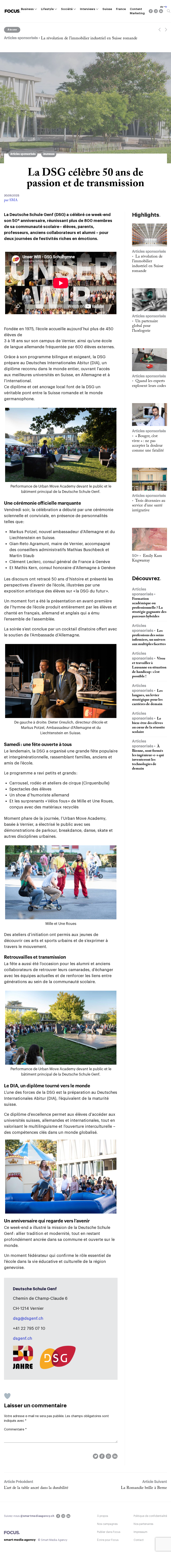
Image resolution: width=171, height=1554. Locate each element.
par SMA (11, 200)
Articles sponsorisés (23, 154)
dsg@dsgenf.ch (28, 1318)
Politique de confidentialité (150, 1516)
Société (67, 9)
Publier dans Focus (108, 1532)
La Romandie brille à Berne (144, 1488)
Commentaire (15, 1429)
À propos (102, 1516)
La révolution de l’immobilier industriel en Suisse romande (89, 38)
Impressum (140, 1532)
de (161, 7)
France (121, 9)
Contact (139, 1540)
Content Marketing (137, 11)
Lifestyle (47, 9)
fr (166, 7)
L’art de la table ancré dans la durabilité (36, 1488)
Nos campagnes (107, 1524)
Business (27, 9)
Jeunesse (49, 154)
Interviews (87, 9)
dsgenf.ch (22, 1338)
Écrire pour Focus (107, 1540)
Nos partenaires (143, 1524)
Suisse (107, 9)
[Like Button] (7, 1396)
